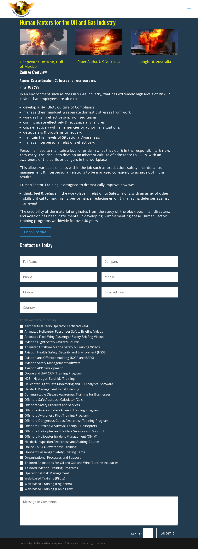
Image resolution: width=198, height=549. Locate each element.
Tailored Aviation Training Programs (51, 468)
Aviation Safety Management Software (52, 363)
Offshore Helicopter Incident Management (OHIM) (61, 436)
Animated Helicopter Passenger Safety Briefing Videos (64, 331)
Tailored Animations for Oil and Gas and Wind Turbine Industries (72, 463)
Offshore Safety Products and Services (52, 405)
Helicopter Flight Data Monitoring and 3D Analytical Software (69, 384)
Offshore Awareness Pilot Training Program (57, 415)
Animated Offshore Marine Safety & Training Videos (62, 347)
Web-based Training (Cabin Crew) (49, 489)
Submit (167, 533)
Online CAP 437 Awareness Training (51, 447)
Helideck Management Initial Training (52, 389)
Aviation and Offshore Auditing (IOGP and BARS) (59, 358)
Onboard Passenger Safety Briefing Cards (55, 452)
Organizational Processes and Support (53, 457)
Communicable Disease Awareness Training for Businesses (68, 394)
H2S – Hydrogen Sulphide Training (50, 378)
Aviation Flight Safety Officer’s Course (52, 342)
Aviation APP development (44, 368)
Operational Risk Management (47, 473)
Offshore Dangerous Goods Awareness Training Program (66, 421)
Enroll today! (35, 232)
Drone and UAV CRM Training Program (53, 373)
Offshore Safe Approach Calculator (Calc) (54, 399)
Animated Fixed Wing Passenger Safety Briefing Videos (64, 337)
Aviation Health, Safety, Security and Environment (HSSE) (66, 352)
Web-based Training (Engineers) (48, 484)
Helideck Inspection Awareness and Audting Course (62, 442)
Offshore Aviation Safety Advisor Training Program (62, 410)
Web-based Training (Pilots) (45, 478)
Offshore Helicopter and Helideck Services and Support (64, 431)
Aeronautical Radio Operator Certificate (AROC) (58, 326)
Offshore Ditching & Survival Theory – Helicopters (61, 426)
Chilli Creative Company (47, 543)
